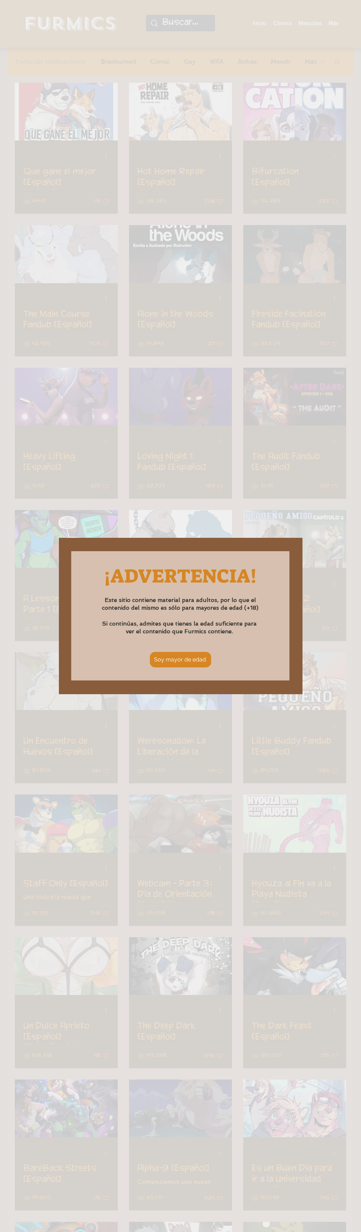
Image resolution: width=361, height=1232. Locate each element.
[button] (180, 659)
